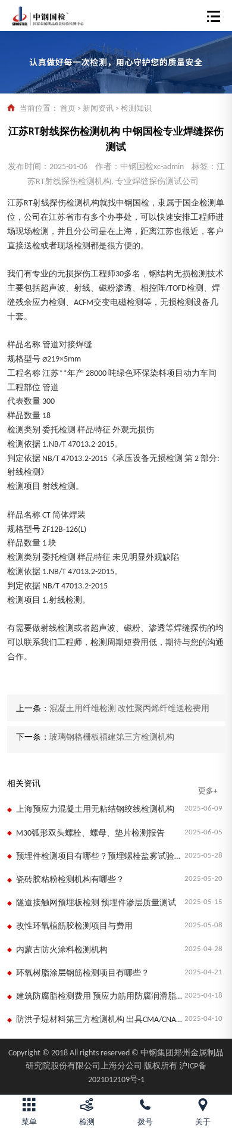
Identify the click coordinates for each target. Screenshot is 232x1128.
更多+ (207, 791)
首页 (68, 109)
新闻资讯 (98, 109)
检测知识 (136, 109)
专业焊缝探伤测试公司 (157, 181)
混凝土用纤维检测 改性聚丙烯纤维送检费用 (129, 709)
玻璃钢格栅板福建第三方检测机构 (111, 737)
